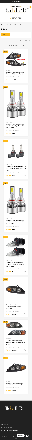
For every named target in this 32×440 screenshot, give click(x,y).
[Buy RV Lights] (16, 13)
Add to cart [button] (25, 80)
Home (2, 24)
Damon (11, 24)
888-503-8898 (16, 19)
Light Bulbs (9, 122)
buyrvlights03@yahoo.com (11, 430)
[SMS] (27, 435)
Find (4, 34)
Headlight (8, 70)
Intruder (16, 24)
